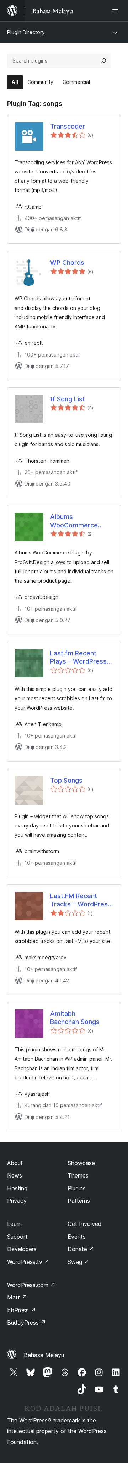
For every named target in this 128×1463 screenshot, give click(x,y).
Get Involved (85, 1223)
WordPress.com (31, 1284)
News (14, 1175)
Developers (22, 1249)
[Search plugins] (103, 61)
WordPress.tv (28, 1261)
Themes (78, 1175)
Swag (78, 1261)
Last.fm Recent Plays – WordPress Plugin (78, 657)
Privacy (17, 1200)
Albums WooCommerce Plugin (74, 521)
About (15, 1163)
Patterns (79, 1200)
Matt (17, 1297)
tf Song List (67, 399)
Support (17, 1236)
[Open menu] (116, 10)
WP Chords (67, 262)
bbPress (21, 1310)
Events (77, 1236)
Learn (14, 1223)
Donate (81, 1249)
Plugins (77, 1188)
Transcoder (67, 126)
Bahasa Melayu (44, 1354)
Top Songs (66, 780)
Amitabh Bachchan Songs (75, 1017)
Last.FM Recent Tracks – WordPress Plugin (80, 900)
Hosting (17, 1188)
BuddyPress (26, 1322)
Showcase (81, 1163)
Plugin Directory (26, 32)
